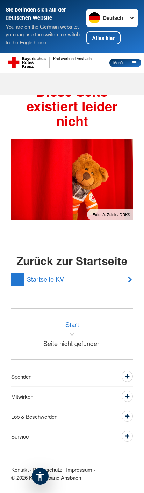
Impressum (79, 469)
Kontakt (20, 469)
